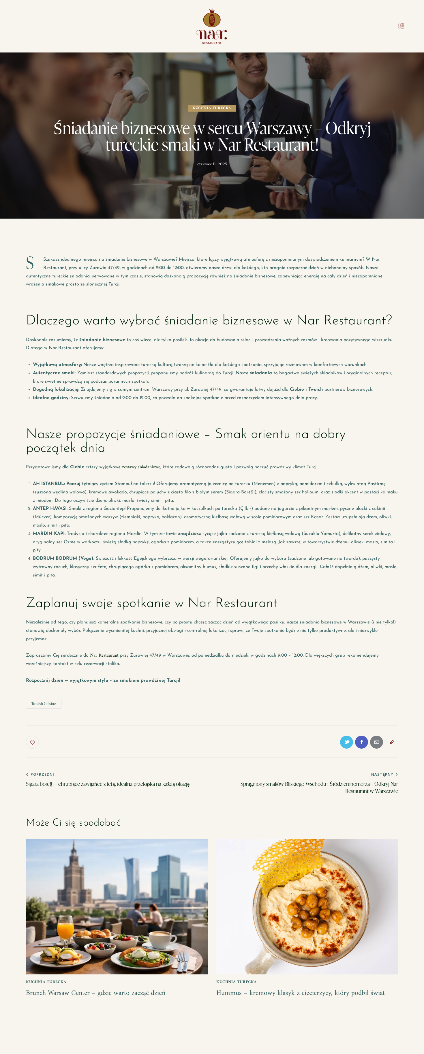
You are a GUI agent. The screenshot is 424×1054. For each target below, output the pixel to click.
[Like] (33, 742)
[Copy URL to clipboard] (391, 742)
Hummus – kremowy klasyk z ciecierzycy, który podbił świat (300, 993)
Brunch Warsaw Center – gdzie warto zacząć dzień (95, 993)
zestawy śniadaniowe (141, 467)
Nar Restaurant (104, 655)
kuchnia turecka (212, 108)
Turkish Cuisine (43, 703)
